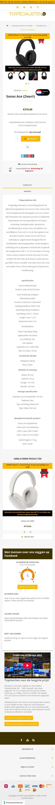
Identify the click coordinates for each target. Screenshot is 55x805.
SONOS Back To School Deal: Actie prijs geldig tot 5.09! (27, 36)
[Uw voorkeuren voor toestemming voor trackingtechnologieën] (13, 802)
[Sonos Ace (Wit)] (27, 489)
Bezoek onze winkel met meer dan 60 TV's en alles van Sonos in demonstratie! (28, 68)
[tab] (27, 185)
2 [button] (28, 83)
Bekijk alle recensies (27, 587)
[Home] (7, 26)
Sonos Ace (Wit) (27, 521)
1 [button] (26, 83)
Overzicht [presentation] (27, 185)
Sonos (24, 90)
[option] (10, 76)
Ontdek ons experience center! (18, 718)
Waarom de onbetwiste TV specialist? (21, 724)
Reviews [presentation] (27, 191)
